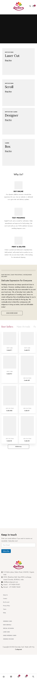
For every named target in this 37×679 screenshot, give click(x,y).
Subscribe (6, 551)
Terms (4, 609)
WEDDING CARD (7, 621)
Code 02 (9, 441)
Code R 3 (9, 374)
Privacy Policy (6, 605)
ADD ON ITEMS (27, 378)
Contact (5, 598)
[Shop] (11, 676)
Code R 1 (9, 350)
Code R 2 (27, 350)
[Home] (3, 676)
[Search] (30, 6)
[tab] (7, 326)
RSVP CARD (10, 348)
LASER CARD (6, 632)
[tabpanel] (18, 387)
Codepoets (18, 649)
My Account (6, 602)
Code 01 (26, 410)
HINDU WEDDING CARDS (9, 635)
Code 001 (27, 380)
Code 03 (26, 441)
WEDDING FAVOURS (8, 639)
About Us (5, 595)
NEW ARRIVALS (7, 625)
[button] (12, 313)
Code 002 (9, 410)
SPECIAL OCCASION (8, 628)
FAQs (4, 613)
